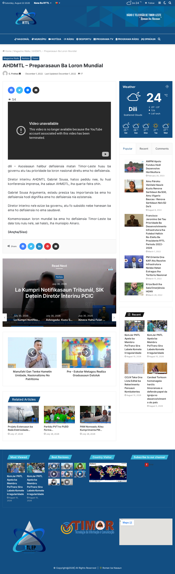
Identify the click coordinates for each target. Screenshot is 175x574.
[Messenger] (27, 90)
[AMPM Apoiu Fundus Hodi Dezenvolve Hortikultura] (134, 166)
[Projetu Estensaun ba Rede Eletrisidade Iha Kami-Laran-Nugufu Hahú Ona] (23, 414)
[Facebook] (11, 90)
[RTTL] (87, 16)
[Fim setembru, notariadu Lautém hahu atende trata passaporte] (67, 482)
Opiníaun (150, 39)
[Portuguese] (57, 3)
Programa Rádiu (128, 39)
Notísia (56, 39)
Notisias (26, 58)
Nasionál (23, 39)
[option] (59, 292)
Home (8, 51)
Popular (127, 148)
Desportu (84, 39)
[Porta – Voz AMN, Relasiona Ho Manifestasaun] (54, 466)
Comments (162, 148)
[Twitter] (19, 90)
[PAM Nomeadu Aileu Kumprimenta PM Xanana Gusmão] (95, 414)
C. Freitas (13, 73)
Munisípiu (40, 39)
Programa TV (104, 39)
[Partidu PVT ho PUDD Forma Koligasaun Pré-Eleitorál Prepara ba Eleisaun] (59, 414)
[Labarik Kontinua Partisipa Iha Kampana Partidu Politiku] (67, 474)
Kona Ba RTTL (41, 3)
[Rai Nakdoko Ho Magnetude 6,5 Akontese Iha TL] (54, 474)
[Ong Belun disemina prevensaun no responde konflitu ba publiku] (54, 482)
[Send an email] (20, 73)
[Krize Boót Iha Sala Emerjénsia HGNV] (134, 289)
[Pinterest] (47, 246)
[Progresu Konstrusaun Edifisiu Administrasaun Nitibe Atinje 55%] (67, 466)
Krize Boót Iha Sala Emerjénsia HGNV (155, 288)
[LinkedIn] (39, 246)
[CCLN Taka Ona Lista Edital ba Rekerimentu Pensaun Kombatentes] (135, 368)
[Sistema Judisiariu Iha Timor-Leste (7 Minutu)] (80, 474)
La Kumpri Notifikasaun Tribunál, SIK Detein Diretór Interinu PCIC (59, 293)
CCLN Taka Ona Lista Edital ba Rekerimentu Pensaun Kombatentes (133, 384)
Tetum (35, 58)
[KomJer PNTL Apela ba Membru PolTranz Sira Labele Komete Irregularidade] (135, 326)
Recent (144, 148)
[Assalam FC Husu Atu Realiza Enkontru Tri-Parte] (80, 466)
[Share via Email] (35, 90)
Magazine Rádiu (22, 51)
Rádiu (70, 39)
